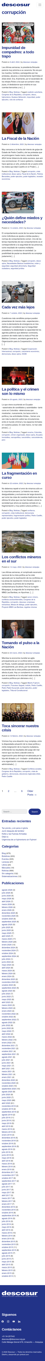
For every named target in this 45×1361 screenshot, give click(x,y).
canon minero (32, 597)
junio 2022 (6, 1028)
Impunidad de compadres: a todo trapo (18, 52)
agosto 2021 (7, 1057)
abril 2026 (6, 901)
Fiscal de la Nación (29, 174)
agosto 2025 (7, 924)
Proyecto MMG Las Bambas (12, 607)
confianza (31, 510)
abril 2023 (6, 1002)
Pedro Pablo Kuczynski (10, 688)
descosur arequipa (30, 62)
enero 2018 (7, 1169)
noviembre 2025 (9, 915)
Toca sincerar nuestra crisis (20, 728)
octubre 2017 (7, 1178)
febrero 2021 (7, 1074)
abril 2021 (6, 1068)
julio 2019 (6, 1117)
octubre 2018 (7, 1143)
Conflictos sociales (34, 769)
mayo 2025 (6, 933)
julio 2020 (6, 1094)
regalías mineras (30, 607)
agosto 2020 (7, 1091)
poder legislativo (29, 176)
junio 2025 (6, 930)
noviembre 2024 (9, 950)
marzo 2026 (7, 904)
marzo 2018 (7, 1163)
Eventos (5, 859)
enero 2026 (7, 910)
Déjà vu (5, 836)
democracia (6, 354)
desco (33, 94)
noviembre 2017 (9, 1175)
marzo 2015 (7, 1267)
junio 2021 (6, 1062)
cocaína (30, 432)
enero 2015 (7, 1273)
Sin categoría (7, 873)
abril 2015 (6, 1264)
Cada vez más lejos (18, 307)
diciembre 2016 (8, 1206)
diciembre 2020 (8, 1080)
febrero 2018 (7, 1166)
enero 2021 (7, 1077)
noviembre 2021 (9, 1048)
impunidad (31, 97)
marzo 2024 (7, 970)
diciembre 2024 (8, 947)
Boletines (6, 856)
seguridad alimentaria (18, 266)
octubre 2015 (7, 1247)
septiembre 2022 (9, 1019)
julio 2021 (6, 1059)
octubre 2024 (7, 953)
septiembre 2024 (9, 956)
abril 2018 (6, 1160)
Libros (4, 864)
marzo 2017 (7, 1198)
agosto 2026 (7, 889)
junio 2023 (6, 996)
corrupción (26, 94)
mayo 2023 (6, 999)
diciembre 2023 (8, 979)
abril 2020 (6, 1103)
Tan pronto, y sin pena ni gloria (15, 828)
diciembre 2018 (8, 1137)
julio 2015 (6, 1255)
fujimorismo (6, 97)
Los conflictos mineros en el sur (21, 559)
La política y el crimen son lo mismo (20, 391)
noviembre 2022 (9, 1013)
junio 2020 (6, 1097)
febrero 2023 (7, 1008)
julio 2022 (6, 1025)
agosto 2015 (7, 1253)
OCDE (24, 354)
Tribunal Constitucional (18, 690)
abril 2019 (6, 1126)
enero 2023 (7, 1010)
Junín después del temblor (13, 830)
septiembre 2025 (9, 921)
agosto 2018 (7, 1149)
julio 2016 (6, 1221)
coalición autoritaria (34, 92)
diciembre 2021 (8, 1045)
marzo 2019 (7, 1129)
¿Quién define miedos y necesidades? (22, 220)
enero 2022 (7, 1042)
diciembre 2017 (8, 1172)
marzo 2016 (7, 1232)
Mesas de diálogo (17, 604)
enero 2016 (7, 1238)
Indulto (27, 685)
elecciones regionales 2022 (29, 774)
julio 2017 (6, 1186)
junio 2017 (6, 1189)
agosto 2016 (7, 1218)
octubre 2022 (7, 1016)
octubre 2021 (7, 1051)
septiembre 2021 (9, 1054)
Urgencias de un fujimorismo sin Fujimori (19, 839)
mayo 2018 (6, 1157)
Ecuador (39, 435)
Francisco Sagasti (17, 685)
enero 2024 (7, 976)
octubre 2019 (7, 1108)
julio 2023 (6, 993)
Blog (11, 92)
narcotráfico (25, 437)
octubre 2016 (7, 1212)
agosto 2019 (7, 1114)
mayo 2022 (6, 1031)
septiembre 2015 (9, 1250)
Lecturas (5, 861)
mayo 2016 (6, 1227)
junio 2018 (6, 1155)
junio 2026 (6, 895)
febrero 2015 (7, 1270)
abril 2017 (6, 1195)
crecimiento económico (30, 351)
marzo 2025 (7, 938)
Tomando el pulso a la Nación (20, 645)
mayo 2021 (6, 1065)
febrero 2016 (7, 1235)
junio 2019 (6, 1120)
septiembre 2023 (9, 987)
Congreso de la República (11, 94)
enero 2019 (7, 1134)
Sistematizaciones (9, 876)
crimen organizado (18, 435)
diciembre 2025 (8, 912)
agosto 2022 (7, 1022)
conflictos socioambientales (12, 599)
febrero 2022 (7, 1039)
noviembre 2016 (9, 1209)
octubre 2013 (7, 1276)
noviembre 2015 (9, 1244)
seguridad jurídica (17, 268)
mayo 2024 (6, 964)
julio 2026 (6, 892)
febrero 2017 (7, 1201)
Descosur (11, 1352)
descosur (22, 602)
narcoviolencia (36, 437)
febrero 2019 (7, 1131)
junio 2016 (6, 1224)
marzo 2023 (7, 1005)
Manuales (6, 867)
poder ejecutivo (16, 176)
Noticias (17, 92)
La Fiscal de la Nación (20, 138)
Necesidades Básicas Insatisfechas (20, 263)
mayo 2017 (6, 1192)
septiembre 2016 (9, 1215)
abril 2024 (6, 967)
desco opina (16, 174)
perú (3, 440)
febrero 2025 (7, 941)
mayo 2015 (6, 1261)
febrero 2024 (7, 973)
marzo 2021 (7, 1071)
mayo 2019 (6, 1123)
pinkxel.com (24, 1354)
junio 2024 (6, 961)
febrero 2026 (7, 907)
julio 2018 (6, 1152)
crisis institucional (17, 513)
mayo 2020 (6, 1100)
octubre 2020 (7, 1085)
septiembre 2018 (9, 1146)
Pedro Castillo (36, 515)
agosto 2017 (7, 1183)
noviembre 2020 (9, 1083)
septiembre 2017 (9, 1180)
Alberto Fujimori (33, 683)
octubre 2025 (7, 918)
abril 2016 (6, 1229)
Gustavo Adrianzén (19, 97)
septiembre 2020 (9, 1088)
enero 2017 (7, 1204)
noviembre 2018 (9, 1140)
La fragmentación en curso (19, 475)
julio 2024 (6, 959)
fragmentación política (22, 515)
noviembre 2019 (9, 1106)
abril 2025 (6, 936)
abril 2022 (6, 1034)
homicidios (6, 437)
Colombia (38, 432)
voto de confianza (16, 99)
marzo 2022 (7, 1036)
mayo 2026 (6, 898)
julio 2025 (6, 927)
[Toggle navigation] (39, 4)
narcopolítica (16, 437)
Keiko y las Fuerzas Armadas (14, 833)
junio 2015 (6, 1258)
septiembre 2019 (9, 1111)
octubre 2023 (7, 985)
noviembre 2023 (9, 982)
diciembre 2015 (8, 1241)
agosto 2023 (7, 990)
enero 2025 (7, 944)
